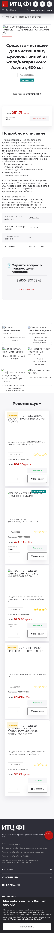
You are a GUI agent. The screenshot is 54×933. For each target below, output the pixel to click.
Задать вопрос (27, 289)
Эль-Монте (11, 10)
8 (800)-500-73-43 (41, 10)
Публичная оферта (11, 844)
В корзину (38, 479)
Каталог (5, 4)
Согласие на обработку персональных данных (24, 848)
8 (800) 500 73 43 (29, 280)
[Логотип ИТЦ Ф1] (20, 4)
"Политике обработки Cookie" (26, 919)
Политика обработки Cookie (15, 856)
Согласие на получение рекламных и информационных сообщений (20, 861)
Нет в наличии (39, 119)
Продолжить (27, 926)
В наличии (37, 470)
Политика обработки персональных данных (23, 852)
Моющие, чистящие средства (24, 16)
